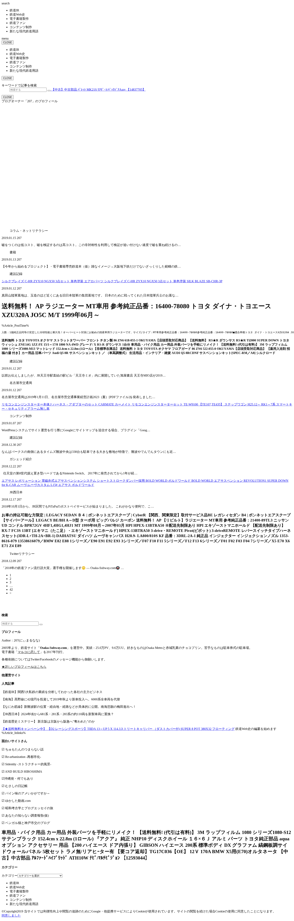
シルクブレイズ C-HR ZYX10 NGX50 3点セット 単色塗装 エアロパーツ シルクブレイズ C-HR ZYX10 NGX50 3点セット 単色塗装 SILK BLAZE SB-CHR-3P (112, 281)
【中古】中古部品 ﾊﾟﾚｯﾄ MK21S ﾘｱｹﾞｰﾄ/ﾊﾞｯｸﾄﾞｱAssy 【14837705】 (98, 89)
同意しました (11, 915)
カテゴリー (10, 875)
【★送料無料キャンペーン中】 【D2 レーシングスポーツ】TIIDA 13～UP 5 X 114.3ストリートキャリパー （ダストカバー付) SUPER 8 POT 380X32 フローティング (118, 729)
